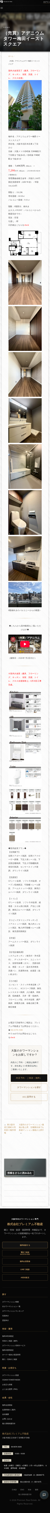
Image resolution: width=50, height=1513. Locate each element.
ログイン (46, 2)
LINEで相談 (25, 1269)
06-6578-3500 (17, 1030)
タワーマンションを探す (29, 1087)
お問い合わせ (7, 1419)
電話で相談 (25, 1253)
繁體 (36, 1489)
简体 (29, 1489)
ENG (22, 1489)
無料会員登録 (25, 1261)
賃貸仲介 (5, 1320)
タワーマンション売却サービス (13, 1345)
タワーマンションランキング (13, 1311)
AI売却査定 (25, 1277)
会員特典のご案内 (8, 1409)
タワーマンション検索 (10, 1301)
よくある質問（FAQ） (10, 1389)
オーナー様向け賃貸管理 (11, 1354)
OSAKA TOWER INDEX (11, 1379)
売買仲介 (5, 1315)
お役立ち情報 (7, 1384)
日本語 (14, 1489)
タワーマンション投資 (10, 1375)
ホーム (10, 56)
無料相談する (25, 1245)
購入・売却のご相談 (9, 1359)
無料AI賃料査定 (8, 1350)
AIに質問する (29, 1097)
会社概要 (5, 1414)
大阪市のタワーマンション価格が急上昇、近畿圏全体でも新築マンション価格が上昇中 (31, 1127)
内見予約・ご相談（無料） (29, 1078)
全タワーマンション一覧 (11, 1306)
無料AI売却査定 (8, 1336)
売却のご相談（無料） (10, 1341)
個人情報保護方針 (8, 1423)
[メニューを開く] (1, 8)
